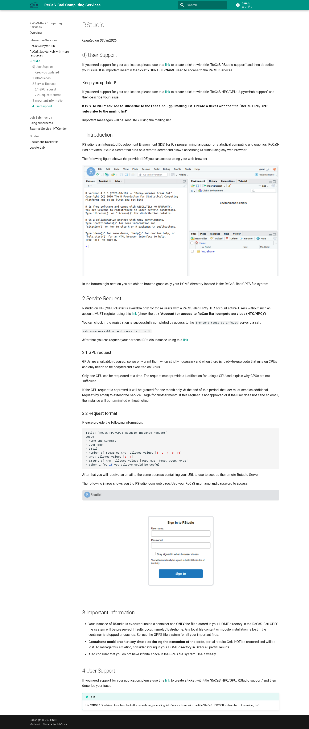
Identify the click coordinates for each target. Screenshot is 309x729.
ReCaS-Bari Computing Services (46, 25)
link (167, 65)
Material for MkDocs (55, 724)
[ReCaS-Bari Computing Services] (33, 5)
